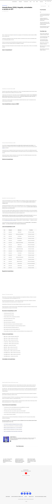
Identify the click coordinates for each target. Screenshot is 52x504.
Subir (26, 501)
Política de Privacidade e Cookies (40, 496)
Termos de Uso (31, 496)
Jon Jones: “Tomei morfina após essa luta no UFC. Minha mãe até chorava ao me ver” (45, 15)
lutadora (3, 147)
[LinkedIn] (30, 493)
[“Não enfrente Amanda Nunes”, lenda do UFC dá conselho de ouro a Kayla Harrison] (32, 453)
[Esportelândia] (6, 2)
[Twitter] (25, 493)
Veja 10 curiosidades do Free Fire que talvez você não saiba (13, 431)
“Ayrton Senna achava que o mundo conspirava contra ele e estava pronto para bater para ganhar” (45, 23)
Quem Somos (8, 496)
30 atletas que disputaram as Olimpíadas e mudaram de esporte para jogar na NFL (44, 19)
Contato (25, 496)
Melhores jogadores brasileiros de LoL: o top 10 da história (13, 427)
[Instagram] (27, 493)
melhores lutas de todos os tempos (10, 220)
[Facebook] (22, 493)
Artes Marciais (4, 5)
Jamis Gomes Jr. (13, 436)
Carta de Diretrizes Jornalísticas (17, 496)
